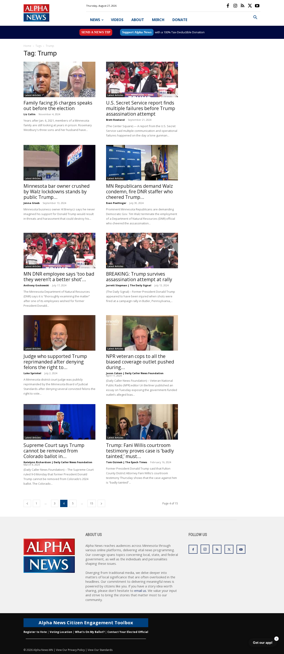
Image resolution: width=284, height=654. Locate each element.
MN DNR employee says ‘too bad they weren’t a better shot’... (59, 277)
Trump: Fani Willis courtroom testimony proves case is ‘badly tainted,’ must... (140, 450)
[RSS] (242, 6)
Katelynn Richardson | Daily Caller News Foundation (58, 462)
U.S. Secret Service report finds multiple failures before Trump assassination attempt (140, 108)
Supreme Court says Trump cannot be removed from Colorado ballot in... (54, 450)
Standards (106, 650)
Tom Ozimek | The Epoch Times (126, 462)
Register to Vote (35, 632)
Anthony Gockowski (36, 285)
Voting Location (61, 632)
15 (91, 503)
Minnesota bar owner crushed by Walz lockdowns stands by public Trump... (57, 191)
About (137, 19)
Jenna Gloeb (31, 203)
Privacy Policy (76, 650)
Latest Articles (33, 95)
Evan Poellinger (116, 203)
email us (140, 591)
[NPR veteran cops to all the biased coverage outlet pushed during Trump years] (142, 333)
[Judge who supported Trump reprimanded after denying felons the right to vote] (59, 333)
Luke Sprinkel (32, 373)
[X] (250, 6)
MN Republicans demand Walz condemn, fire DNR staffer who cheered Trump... (139, 191)
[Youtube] (257, 6)
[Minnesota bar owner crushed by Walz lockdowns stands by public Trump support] (59, 162)
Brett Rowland (115, 119)
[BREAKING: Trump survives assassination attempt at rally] (142, 250)
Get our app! (262, 642)
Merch (158, 19)
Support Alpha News (137, 32)
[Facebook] (228, 6)
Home (27, 46)
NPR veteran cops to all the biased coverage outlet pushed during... (140, 361)
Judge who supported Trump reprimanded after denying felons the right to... (55, 361)
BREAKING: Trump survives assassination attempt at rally (139, 277)
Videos (117, 19)
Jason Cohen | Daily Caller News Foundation (135, 373)
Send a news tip (95, 32)
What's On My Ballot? (90, 632)
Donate (179, 19)
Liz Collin (30, 114)
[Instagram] (235, 6)
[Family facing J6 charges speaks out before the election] (59, 79)
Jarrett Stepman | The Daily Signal (128, 285)
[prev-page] (27, 503)
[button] (255, 18)
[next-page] (101, 503)
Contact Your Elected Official (127, 632)
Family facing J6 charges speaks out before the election (58, 105)
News (95, 19)
